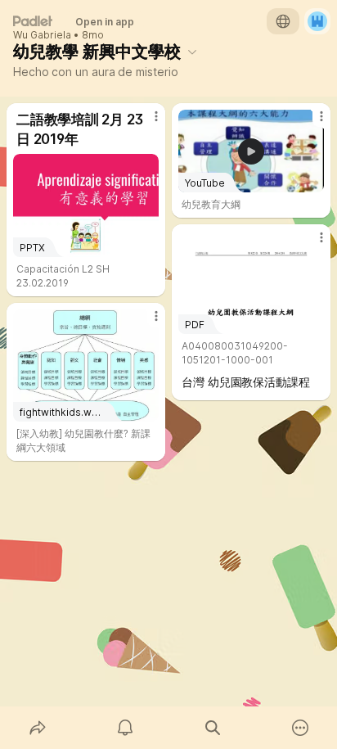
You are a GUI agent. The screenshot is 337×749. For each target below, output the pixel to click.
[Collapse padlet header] (192, 51)
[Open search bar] (212, 728)
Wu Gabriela (42, 35)
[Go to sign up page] (317, 21)
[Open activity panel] (125, 727)
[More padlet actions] (300, 727)
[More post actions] (145, 123)
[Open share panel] (37, 727)
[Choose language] (283, 21)
